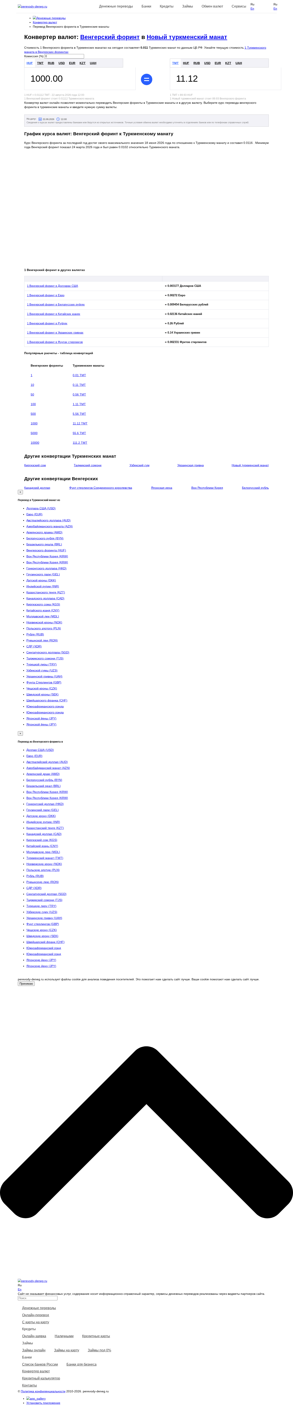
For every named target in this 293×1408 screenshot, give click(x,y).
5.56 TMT (79, 413)
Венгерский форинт (110, 37)
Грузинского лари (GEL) (43, 574)
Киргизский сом (35, 465)
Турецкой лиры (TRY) (41, 664)
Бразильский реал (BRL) (43, 786)
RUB (51, 63)
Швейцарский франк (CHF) (45, 942)
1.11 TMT (79, 404)
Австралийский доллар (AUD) (47, 762)
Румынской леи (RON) (42, 640)
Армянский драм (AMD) (43, 774)
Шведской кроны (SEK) (42, 694)
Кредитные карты (96, 1336)
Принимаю (26, 983)
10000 (35, 442)
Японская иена (161, 487)
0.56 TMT (79, 394)
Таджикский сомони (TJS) (44, 900)
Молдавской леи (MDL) (42, 616)
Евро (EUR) (34, 514)
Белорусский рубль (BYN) (44, 780)
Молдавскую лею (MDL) (43, 852)
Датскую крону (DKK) (41, 816)
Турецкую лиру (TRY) (41, 906)
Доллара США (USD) (41, 508)
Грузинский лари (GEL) (42, 810)
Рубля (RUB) (35, 634)
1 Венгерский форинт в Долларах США (52, 285)
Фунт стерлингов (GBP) (42, 924)
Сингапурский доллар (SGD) (46, 894)
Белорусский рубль (255, 487)
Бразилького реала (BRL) (44, 544)
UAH (93, 63)
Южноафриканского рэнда (45, 706)
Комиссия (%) (34, 56)
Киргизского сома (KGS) (43, 604)
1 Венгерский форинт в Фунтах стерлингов (55, 342)
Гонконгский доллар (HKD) (45, 804)
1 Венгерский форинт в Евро (45, 295)
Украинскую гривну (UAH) (44, 918)
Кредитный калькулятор (41, 1378)
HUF (30, 63)
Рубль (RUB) (35, 876)
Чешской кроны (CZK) (41, 688)
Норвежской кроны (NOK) (44, 622)
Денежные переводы (39, 1308)
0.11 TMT (79, 385)
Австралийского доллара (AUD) (48, 520)
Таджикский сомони (87, 465)
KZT (83, 63)
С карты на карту (35, 1322)
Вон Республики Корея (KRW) (47, 556)
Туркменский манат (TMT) (44, 858)
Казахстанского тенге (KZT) (45, 592)
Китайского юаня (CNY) (42, 610)
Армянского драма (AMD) (44, 532)
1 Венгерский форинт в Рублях (47, 323)
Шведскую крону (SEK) (42, 936)
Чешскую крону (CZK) (41, 930)
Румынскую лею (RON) (42, 882)
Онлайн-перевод (35, 1315)
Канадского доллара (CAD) (45, 598)
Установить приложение (43, 1403)
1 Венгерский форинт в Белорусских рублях (56, 304)
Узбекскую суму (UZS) (41, 912)
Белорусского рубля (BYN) (44, 538)
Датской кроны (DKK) (41, 580)
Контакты (29, 1385)
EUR (72, 63)
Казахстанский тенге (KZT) (45, 828)
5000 (34, 433)
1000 (34, 423)
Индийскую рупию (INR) (43, 822)
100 (33, 404)
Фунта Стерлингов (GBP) (43, 682)
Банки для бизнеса (81, 1364)
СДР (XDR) (34, 646)
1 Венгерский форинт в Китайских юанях (53, 314)
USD (62, 63)
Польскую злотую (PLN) (43, 870)
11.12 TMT (80, 423)
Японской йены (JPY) (41, 718)
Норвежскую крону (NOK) (44, 864)
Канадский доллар (37, 487)
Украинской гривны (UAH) (44, 676)
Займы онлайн (33, 1350)
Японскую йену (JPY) (41, 960)
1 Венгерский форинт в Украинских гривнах (55, 332)
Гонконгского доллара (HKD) (46, 568)
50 (32, 394)
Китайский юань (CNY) (42, 846)
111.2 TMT (80, 442)
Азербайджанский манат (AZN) (48, 768)
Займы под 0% (99, 1350)
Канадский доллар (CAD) (44, 834)
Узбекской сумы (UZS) (41, 670)
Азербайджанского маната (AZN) (49, 526)
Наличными (64, 1336)
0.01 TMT (79, 375)
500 (33, 413)
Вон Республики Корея (207, 487)
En (252, 8)
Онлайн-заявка (34, 1336)
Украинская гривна (190, 465)
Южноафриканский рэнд (43, 948)
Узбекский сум (140, 465)
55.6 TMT (79, 433)
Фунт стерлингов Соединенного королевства (100, 487)
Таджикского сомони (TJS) (44, 658)
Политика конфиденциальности (43, 1391)
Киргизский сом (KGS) (41, 840)
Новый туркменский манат (187, 37)
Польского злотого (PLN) (43, 628)
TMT (40, 63)
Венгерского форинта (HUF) (46, 550)
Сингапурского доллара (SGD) (47, 652)
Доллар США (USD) (40, 750)
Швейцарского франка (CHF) (46, 700)
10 (32, 385)
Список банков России (40, 1364)
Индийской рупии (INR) (42, 586)
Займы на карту (66, 1350)
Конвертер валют (36, 1371)
